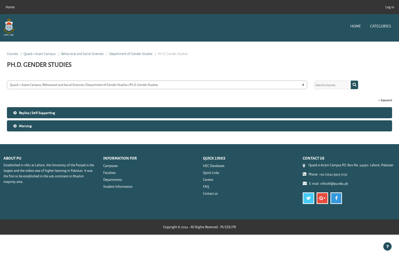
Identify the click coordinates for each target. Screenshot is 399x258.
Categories (380, 26)
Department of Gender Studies (130, 54)
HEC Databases (213, 165)
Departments (112, 179)
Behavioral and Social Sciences (82, 54)
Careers (208, 179)
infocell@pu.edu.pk (334, 183)
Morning (25, 125)
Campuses (110, 165)
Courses (12, 54)
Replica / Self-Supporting (37, 112)
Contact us (210, 193)
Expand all (386, 100)
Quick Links (211, 172)
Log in (389, 7)
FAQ (206, 186)
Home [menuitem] (10, 7)
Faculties (109, 172)
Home (355, 26)
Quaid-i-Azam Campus (40, 54)
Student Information (118, 186)
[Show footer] (387, 246)
